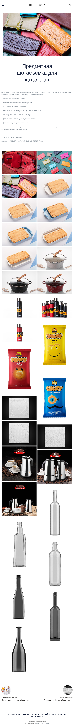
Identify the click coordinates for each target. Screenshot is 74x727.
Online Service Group (43, 723)
